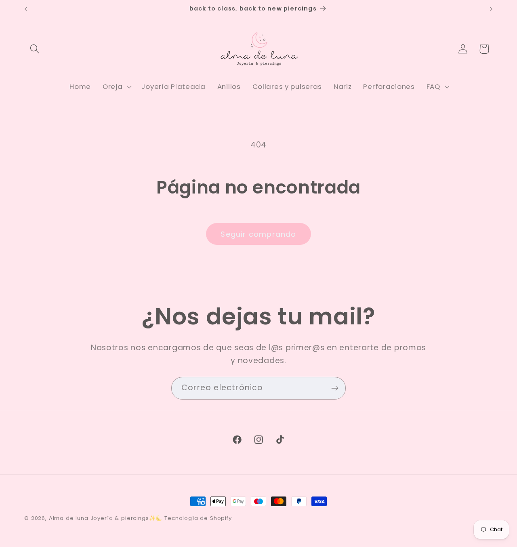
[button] (35, 49)
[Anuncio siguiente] (491, 9)
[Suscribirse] (334, 388)
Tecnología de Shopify (198, 518)
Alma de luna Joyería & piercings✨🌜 (106, 518)
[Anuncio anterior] (26, 9)
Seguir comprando (258, 234)
